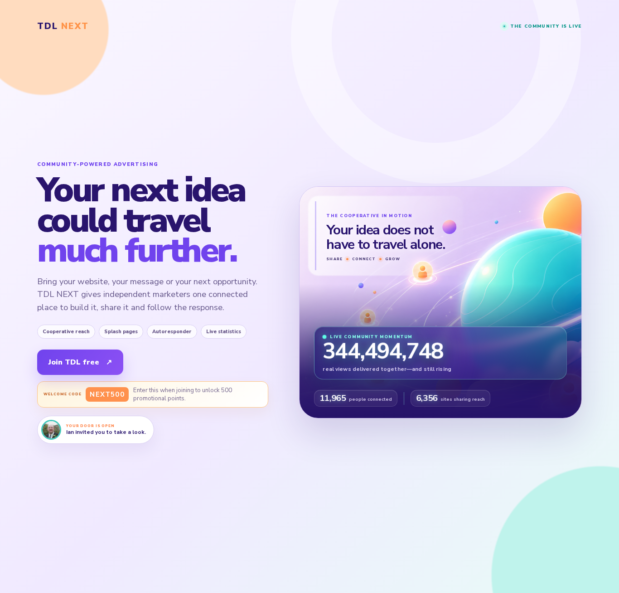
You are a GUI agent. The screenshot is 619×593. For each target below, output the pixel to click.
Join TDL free (80, 362)
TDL (63, 26)
